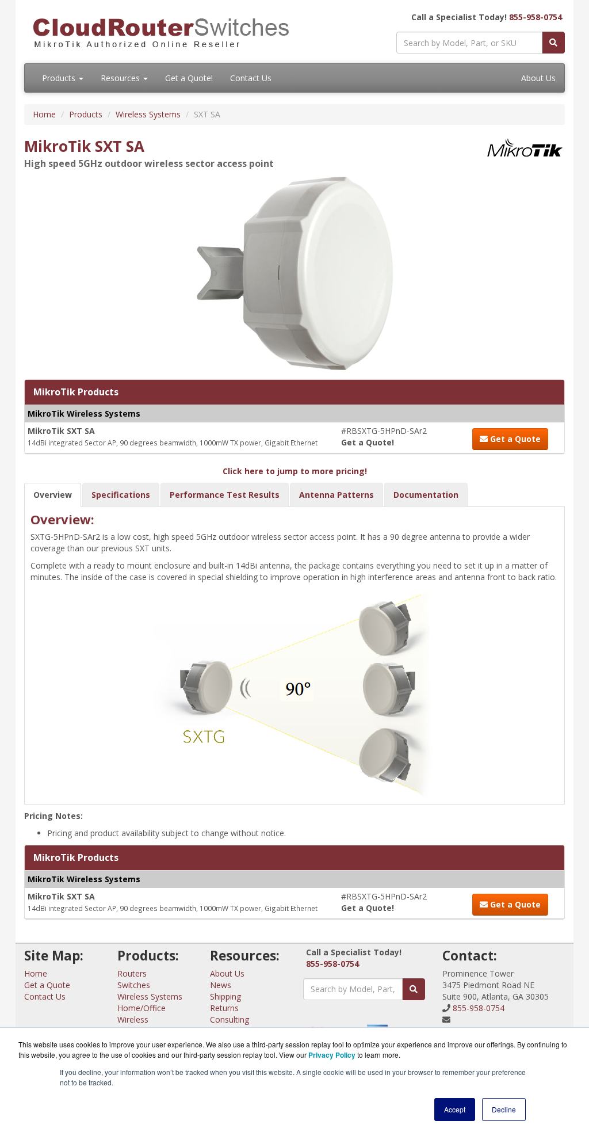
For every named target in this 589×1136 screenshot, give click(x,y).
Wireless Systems (148, 114)
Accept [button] (454, 1109)
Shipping (225, 996)
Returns (224, 1007)
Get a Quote (514, 438)
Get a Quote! (189, 78)
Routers (132, 973)
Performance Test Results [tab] (225, 494)
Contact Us (250, 78)
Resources (121, 78)
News (220, 984)
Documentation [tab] (425, 494)
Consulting (229, 1019)
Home (44, 114)
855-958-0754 (535, 17)
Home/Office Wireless (141, 1013)
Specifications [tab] (120, 494)
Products (60, 78)
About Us (538, 78)
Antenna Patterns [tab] (336, 494)
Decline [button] (504, 1109)
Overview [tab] (52, 494)
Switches (133, 984)
